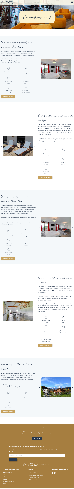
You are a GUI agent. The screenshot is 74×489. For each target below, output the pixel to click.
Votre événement (7, 472)
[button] (72, 2)
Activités (5, 477)
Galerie (5, 479)
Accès (4, 483)
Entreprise (5, 474)
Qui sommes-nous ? (8, 481)
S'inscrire (13, 460)
